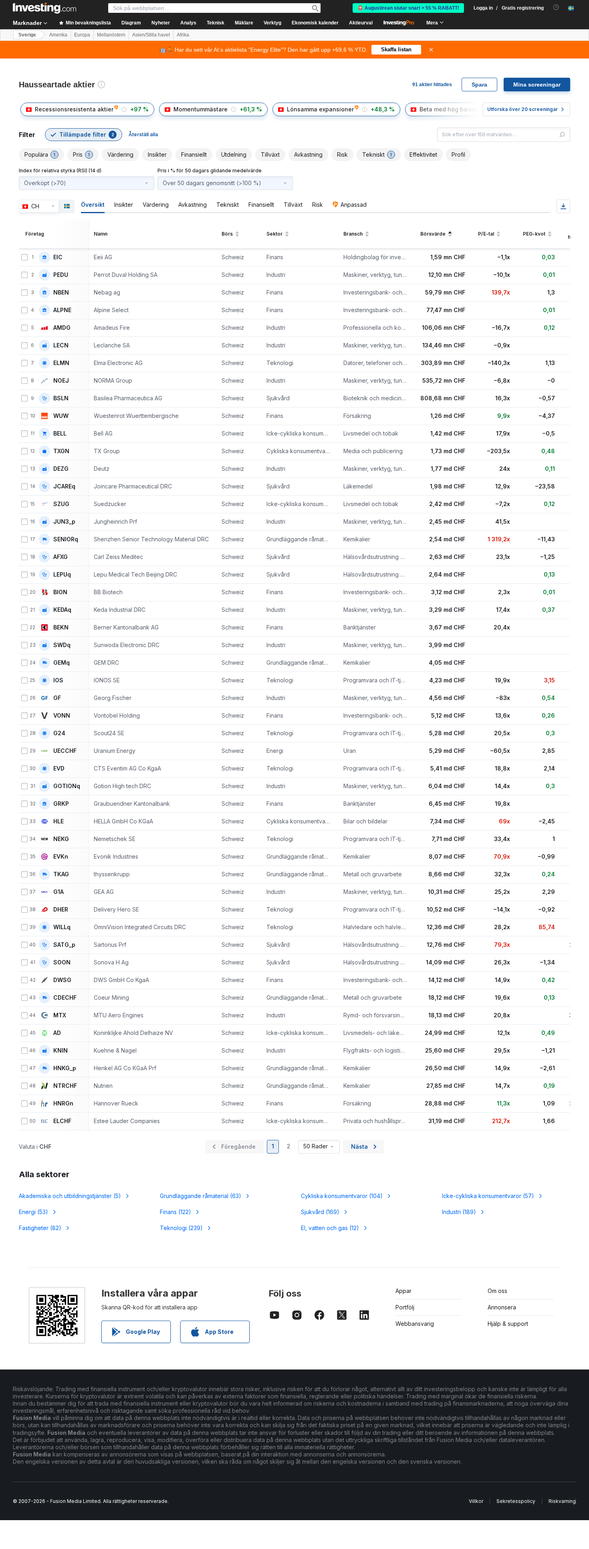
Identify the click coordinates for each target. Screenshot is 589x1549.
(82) (40, 1227)
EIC (58, 257)
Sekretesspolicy (515, 1501)
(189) (459, 1211)
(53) (33, 1211)
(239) (181, 1227)
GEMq (61, 663)
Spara (479, 84)
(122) (175, 1211)
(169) (320, 1211)
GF (57, 698)
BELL (60, 433)
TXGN (61, 451)
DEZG (61, 469)
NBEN (61, 292)
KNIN (60, 1050)
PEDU (60, 275)
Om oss (497, 1290)
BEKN (61, 627)
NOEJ (61, 380)
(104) (342, 1195)
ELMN (61, 363)
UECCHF (65, 751)
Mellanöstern (111, 35)
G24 (59, 733)
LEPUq (62, 574)
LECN (61, 345)
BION (60, 592)
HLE (58, 821)
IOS (58, 680)
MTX (59, 1015)
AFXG (60, 557)
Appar (403, 1290)
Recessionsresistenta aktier (74, 109)
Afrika (183, 35)
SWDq (62, 645)
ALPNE (62, 310)
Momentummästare (200, 109)
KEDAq (62, 610)
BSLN (61, 398)
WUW (61, 416)
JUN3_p (64, 521)
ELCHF (62, 1121)
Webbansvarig (414, 1323)
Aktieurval (361, 23)
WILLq (62, 927)
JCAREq (64, 486)
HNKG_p (64, 1068)
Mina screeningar (537, 84)
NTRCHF (65, 1086)
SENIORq (65, 539)
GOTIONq (66, 786)
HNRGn (63, 1103)
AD (57, 1033)
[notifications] (556, 7)
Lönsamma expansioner (320, 109)
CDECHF (65, 997)
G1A (58, 892)
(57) (488, 1195)
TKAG (61, 874)
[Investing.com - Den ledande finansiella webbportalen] (44, 8)
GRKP (61, 804)
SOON (62, 962)
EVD (59, 768)
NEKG (61, 839)
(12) (330, 1227)
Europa (82, 35)
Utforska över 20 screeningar (522, 109)
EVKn (60, 856)
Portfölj (404, 1307)
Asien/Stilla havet (151, 35)
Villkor (476, 1501)
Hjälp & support (508, 1323)
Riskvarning (562, 1501)
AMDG (62, 328)
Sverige (27, 35)
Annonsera (502, 1307)
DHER (60, 909)
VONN (61, 715)
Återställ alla (143, 134)
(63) (200, 1195)
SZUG (61, 504)
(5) (70, 1195)
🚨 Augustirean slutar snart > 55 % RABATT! (408, 8)
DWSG (62, 980)
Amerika (58, 35)
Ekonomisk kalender (315, 23)
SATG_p (64, 945)
